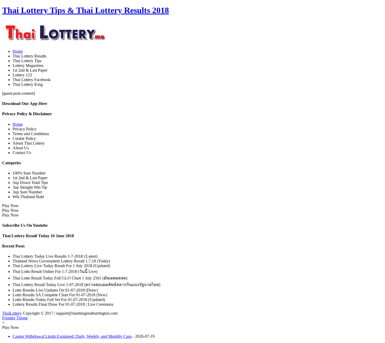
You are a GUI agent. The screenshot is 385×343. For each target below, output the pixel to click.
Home (18, 51)
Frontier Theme (15, 318)
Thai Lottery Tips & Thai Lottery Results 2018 (85, 10)
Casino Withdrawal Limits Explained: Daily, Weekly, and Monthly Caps (72, 336)
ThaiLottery (12, 313)
